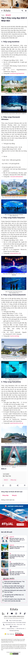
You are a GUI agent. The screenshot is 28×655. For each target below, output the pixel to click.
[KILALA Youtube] (12, 613)
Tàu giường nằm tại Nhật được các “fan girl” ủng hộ (14, 595)
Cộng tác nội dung (10, 628)
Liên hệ (3, 628)
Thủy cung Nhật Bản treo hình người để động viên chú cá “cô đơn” (17, 565)
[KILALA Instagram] (16, 613)
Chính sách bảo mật (20, 628)
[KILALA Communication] (19, 634)
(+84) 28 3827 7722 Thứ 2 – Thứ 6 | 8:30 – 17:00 (15, 624)
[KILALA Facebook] (3, 613)
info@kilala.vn (15, 626)
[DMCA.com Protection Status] (14, 654)
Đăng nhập (5, 495)
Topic (2, 15)
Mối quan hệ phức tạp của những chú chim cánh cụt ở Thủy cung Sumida (17, 540)
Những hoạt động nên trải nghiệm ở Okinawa (16, 547)
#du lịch (6, 480)
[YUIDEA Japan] (9, 634)
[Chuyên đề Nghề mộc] (14, 4)
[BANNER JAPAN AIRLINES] (14, 516)
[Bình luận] (3, 485)
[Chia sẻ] (17, 485)
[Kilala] (7, 10)
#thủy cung (13, 480)
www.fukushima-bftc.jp (16, 423)
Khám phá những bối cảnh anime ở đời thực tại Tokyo (15, 591)
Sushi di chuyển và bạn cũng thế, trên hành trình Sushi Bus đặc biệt (14, 600)
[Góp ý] (25, 485)
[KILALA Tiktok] (25, 613)
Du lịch (8, 15)
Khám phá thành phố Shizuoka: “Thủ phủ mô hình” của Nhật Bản (14, 582)
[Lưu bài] (10, 485)
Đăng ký (14, 495)
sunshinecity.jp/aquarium (17, 73)
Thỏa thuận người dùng (14, 630)
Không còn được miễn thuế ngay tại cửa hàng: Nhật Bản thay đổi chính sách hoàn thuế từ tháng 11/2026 (14, 587)
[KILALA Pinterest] (20, 613)
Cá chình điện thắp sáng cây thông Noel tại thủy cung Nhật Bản (17, 556)
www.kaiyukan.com (15, 253)
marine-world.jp (14, 336)
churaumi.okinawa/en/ (16, 176)
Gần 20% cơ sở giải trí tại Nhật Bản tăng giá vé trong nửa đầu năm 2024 (17, 573)
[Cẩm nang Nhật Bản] (14, 609)
